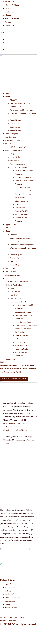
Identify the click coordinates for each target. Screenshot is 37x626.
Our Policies (15, 127)
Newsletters (14, 160)
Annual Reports (16, 120)
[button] (18, 28)
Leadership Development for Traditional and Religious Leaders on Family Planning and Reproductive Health (18, 368)
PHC (17, 204)
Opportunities (10, 224)
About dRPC (10, 2)
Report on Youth (21, 214)
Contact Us (9, 12)
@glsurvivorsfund (10, 423)
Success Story (25, 187)
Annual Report (16, 130)
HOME (8, 93)
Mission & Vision (12, 5)
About (7, 96)
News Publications (17, 164)
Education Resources (23, 177)
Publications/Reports (18, 167)
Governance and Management (22, 110)
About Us (13, 100)
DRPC (11, 624)
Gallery (8, 591)
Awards (8, 8)
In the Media (15, 157)
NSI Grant (9, 144)
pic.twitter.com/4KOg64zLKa (15, 430)
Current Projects (11, 133)
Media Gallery (11, 594)
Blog (12, 154)
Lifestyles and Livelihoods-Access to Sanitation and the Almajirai (26, 194)
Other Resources (21, 201)
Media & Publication (13, 150)
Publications (20, 207)
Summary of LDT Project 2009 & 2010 (14, 378)
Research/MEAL (21, 211)
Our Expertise (10, 137)
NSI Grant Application (19, 147)
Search (2, 32)
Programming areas (13, 140)
